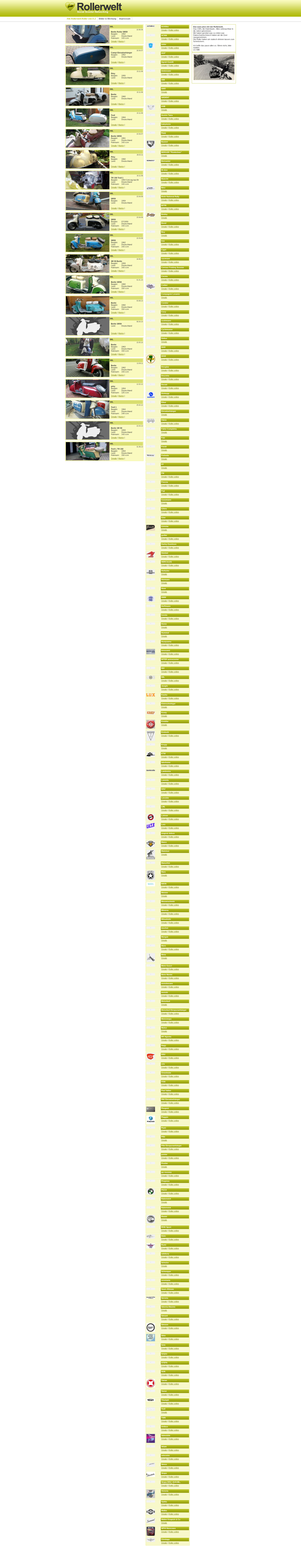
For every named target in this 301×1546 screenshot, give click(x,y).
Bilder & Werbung (107, 19)
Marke (121, 41)
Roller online (174, 30)
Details (114, 41)
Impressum (124, 19)
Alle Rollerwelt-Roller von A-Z (81, 19)
